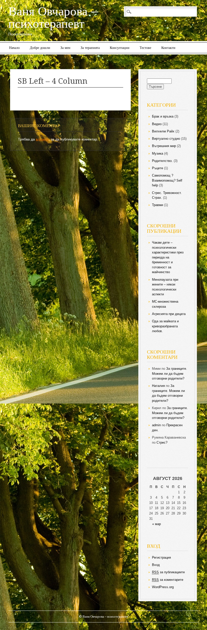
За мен (65, 48)
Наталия (158, 386)
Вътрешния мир (164, 146)
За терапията (90, 48)
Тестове (145, 48)
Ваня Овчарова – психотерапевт (52, 17)
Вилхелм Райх (163, 131)
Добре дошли (40, 48)
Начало (14, 48)
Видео (157, 124)
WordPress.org (163, 587)
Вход (156, 565)
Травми (157, 205)
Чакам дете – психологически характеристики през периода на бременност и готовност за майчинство (168, 257)
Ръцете (157, 168)
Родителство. (162, 161)
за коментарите (167, 580)
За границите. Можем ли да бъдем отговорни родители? (169, 373)
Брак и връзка (162, 116)
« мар (156, 524)
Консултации (120, 48)
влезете (42, 139)
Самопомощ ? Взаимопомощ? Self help (167, 180)
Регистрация (161, 557)
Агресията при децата (169, 314)
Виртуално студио (166, 138)
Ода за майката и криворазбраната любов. (165, 326)
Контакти (168, 48)
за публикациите (168, 572)
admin (156, 425)
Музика (157, 153)
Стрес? (162, 442)
